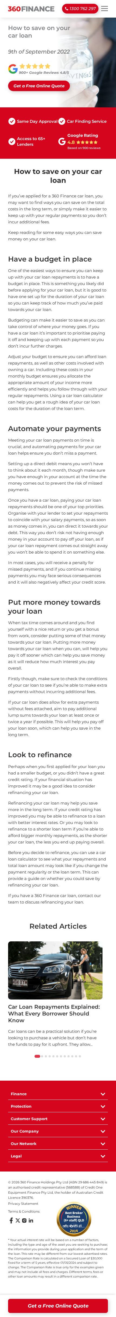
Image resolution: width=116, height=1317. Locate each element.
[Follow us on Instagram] (24, 1222)
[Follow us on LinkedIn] (31, 1222)
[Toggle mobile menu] (104, 8)
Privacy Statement (23, 1204)
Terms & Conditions (24, 1211)
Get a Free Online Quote (58, 1306)
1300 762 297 (83, 8)
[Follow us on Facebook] (11, 1222)
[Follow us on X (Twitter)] (18, 1222)
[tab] (37, 1056)
